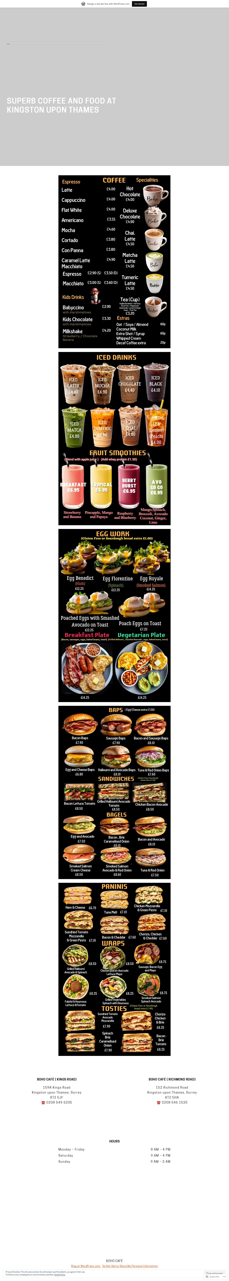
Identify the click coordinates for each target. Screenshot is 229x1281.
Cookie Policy (59, 1275)
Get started (139, 4)
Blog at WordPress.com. (86, 1266)
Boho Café (114, 1261)
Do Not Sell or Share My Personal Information (130, 1266)
